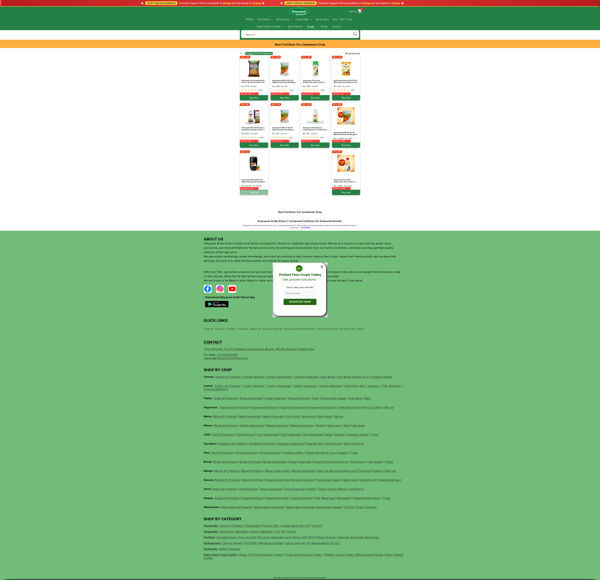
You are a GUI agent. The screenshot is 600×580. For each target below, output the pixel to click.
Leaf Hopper (375, 461)
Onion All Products (224, 489)
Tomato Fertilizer (253, 376)
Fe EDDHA (250, 543)
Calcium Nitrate (231, 543)
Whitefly (340, 434)
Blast (368, 398)
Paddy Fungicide (275, 398)
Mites (328, 434)
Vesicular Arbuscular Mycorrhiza (358, 537)
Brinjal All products (225, 461)
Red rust (390, 470)
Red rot (389, 407)
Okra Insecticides (246, 452)
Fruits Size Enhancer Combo (304, 554)
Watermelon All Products (236, 507)
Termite (320, 425)
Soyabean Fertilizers (262, 443)
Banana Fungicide (302, 479)
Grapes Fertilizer (252, 498)
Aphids (339, 416)
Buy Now (254, 98)
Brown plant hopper (333, 398)
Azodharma (226, 531)
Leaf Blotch (356, 489)
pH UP (306, 543)
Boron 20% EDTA (304, 537)
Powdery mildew (357, 434)
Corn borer (293, 416)
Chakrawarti (252, 525)
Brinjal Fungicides (300, 461)
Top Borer (376, 407)
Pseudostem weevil (328, 479)
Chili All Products (222, 434)
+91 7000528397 (227, 354)
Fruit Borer (343, 376)
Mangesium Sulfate (271, 543)
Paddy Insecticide (251, 398)
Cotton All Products (227, 385)
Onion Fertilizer (248, 489)
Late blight (358, 425)
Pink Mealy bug (324, 498)
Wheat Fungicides (277, 425)
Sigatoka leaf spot (389, 479)
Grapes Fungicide (302, 498)
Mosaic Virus (360, 376)
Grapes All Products (227, 498)
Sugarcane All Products (234, 407)
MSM (222, 548)
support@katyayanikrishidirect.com (226, 358)
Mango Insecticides (277, 470)
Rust (346, 425)
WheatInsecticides (252, 425)
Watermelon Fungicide (300, 507)
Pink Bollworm (392, 385)
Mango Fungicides (303, 470)
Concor (292, 531)
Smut (364, 407)
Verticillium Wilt (355, 385)
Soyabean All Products (232, 443)
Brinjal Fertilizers (250, 461)
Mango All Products (227, 470)
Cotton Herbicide (330, 385)
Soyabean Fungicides (290, 443)
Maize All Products (225, 416)
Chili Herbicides (313, 434)
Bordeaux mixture (247, 531)
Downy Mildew (337, 489)
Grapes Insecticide (276, 498)
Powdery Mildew (381, 376)
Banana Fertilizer (253, 479)
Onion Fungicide (294, 489)
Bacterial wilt (367, 479)
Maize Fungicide (273, 416)
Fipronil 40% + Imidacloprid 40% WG (286, 525)
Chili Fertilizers (245, 434)
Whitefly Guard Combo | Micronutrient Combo (354, 554)
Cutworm (373, 385)
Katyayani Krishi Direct (294, 578)
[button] (264, 19)
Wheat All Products (226, 425)
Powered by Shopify (316, 578)
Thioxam (224, 525)
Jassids (343, 452)
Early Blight (327, 376)
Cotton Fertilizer (253, 385)
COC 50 (279, 531)
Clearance (234, 548)
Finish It (317, 525)
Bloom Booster (327, 537)
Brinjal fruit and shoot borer (331, 461)
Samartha (266, 531)
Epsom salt (292, 543)
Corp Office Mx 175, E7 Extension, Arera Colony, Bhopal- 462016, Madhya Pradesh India (259, 349)
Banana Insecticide (278, 479)
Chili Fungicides (291, 434)
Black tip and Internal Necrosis (336, 470)
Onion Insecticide (271, 489)
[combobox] (300, 33)
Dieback (378, 470)
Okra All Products (222, 452)
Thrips (315, 398)
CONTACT (213, 342)
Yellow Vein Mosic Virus (321, 452)
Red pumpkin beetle (329, 507)
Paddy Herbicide (298, 398)
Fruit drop (364, 470)
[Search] (355, 34)
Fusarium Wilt (314, 443)
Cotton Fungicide (305, 385)
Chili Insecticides (267, 434)
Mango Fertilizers (252, 470)
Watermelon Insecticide (269, 507)
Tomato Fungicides (306, 376)
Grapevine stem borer (366, 498)
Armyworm (309, 416)
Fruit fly (349, 507)
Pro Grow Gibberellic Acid (274, 537)
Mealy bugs (350, 479)
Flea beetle (343, 498)
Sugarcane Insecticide (294, 407)
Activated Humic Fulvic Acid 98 (236, 537)
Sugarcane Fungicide (323, 407)
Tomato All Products (228, 376)
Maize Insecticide (250, 416)
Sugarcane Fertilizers (264, 407)
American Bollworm (216, 389)
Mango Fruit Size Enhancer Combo (261, 554)
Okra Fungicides (270, 452)
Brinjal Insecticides (275, 461)
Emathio (237, 525)
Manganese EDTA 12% (326, 543)
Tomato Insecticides (279, 376)
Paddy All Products (225, 398)
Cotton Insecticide (279, 385)
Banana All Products (227, 479)
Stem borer (356, 398)
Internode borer (348, 407)
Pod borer (357, 443)
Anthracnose (333, 443)
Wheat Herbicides (302, 425)
